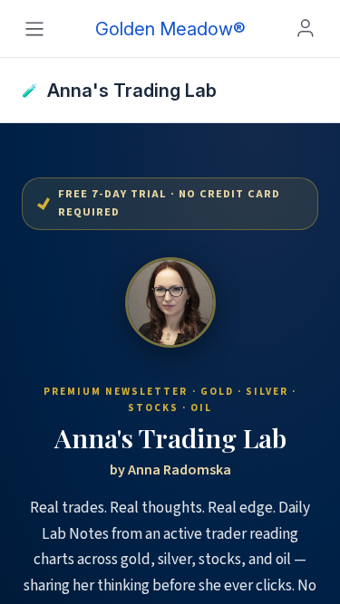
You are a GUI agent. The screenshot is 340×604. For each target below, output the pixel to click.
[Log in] (305, 28)
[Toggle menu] (34, 29)
